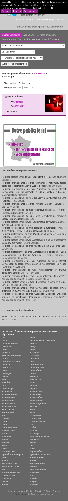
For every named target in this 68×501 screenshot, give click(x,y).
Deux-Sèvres (36, 370)
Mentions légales (16, 491)
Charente (34, 358)
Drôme (5, 376)
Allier (4, 340)
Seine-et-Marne (9, 463)
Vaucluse (6, 478)
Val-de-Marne (8, 475)
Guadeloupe (8, 388)
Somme (33, 466)
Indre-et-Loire (8, 412)
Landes (5, 418)
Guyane (33, 388)
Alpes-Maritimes (10, 343)
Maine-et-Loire (9, 430)
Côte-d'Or (6, 367)
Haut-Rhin (7, 391)
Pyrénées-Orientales (40, 454)
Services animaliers (46, 35)
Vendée (33, 478)
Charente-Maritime (11, 361)
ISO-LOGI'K (19, 201)
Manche (33, 430)
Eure (4, 379)
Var (31, 475)
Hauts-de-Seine (9, 406)
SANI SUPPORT (54, 186)
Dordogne (7, 373)
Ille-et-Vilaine (8, 409)
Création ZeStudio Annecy (47, 491)
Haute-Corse (36, 391)
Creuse (5, 370)
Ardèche (34, 343)
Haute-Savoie (8, 400)
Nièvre (33, 442)
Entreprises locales (11, 35)
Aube (4, 349)
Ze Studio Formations (21, 285)
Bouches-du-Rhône (11, 355)
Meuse (5, 439)
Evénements (29, 35)
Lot (31, 424)
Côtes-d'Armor (37, 367)
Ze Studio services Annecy (40, 494)
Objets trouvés (9, 39)
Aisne (32, 337)
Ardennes (7, 346)
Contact (29, 491)
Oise (32, 445)
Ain (3, 337)
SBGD (51, 231)
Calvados (34, 355)
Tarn (4, 469)
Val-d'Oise (35, 472)
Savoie (33, 460)
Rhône (5, 457)
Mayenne (6, 436)
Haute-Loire (35, 394)
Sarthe (5, 460)
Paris (32, 448)
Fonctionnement (25, 19)
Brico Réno (30, 300)
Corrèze (6, 364)
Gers (4, 385)
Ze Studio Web (47, 291)
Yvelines (34, 484)
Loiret (4, 424)
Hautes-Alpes (8, 403)
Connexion (58, 19)
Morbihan (34, 439)
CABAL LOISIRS (31, 243)
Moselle (5, 442)
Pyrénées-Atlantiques (12, 454)
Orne (4, 448)
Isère (32, 412)
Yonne (5, 484)
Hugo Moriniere (19, 195)
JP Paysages (33, 273)
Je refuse (17, 11)
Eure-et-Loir (35, 379)
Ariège (33, 346)
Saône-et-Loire (37, 457)
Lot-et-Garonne (9, 427)
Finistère (6, 382)
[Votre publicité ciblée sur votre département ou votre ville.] (29, 145)
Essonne (34, 376)
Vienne (5, 481)
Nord (4, 445)
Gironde (33, 385)
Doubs (33, 373)
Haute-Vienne (36, 400)
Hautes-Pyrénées (38, 403)
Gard (32, 382)
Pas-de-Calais (9, 451)
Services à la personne (29, 39)
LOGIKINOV (7, 249)
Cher (32, 361)
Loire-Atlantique (38, 421)
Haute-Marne (8, 397)
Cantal (5, 358)
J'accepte (5, 11)
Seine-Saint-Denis (11, 466)
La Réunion (35, 415)
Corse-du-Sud (36, 364)
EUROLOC (28, 219)
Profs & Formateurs (51, 39)
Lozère (33, 427)
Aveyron (6, 352)
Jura (4, 415)
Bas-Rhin (34, 352)
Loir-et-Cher (36, 418)
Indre (32, 409)
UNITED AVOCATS (11, 207)
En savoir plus (30, 11)
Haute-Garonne (9, 394)
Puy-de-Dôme (36, 451)
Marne (5, 433)
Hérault (33, 406)
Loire (4, 421)
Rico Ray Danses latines (37, 279)
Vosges (33, 481)
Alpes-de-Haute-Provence (42, 340)
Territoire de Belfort (11, 472)
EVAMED (28, 213)
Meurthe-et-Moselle (39, 436)
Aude (32, 349)
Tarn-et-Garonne (38, 469)
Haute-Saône (36, 397)
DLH (30, 225)
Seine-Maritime (37, 463)
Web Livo (20, 267)
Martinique (35, 433)
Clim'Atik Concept (22, 237)
